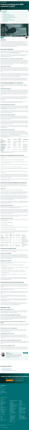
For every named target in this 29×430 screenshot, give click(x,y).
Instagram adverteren (12, 419)
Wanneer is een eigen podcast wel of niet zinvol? (8, 16)
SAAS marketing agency (22, 416)
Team (1, 415)
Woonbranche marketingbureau (23, 418)
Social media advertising (13, 415)
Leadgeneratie (2, 403)
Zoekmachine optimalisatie (13, 406)
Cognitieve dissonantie (22, 404)
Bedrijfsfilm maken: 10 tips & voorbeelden (7, 368)
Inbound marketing (12, 411)
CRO (1, 405)
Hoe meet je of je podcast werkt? (7, 18)
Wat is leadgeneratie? (21, 409)
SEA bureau (11, 403)
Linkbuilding (11, 407)
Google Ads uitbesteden (13, 408)
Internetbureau (3, 411)
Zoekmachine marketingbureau (14, 404)
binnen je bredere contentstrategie (15, 52)
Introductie (4, 12)
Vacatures (2, 416)
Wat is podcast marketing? (6, 13)
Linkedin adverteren (12, 416)
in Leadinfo (21, 267)
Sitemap (11, 424)
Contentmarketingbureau (13, 412)
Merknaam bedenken (3, 407)
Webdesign (2, 406)
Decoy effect (20, 403)
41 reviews (3, 399)
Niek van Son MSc (19, 37)
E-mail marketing (3, 412)
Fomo (19, 405)
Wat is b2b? (20, 410)
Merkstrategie (2, 410)
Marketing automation (3, 409)
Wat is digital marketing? (22, 412)
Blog (1, 418)
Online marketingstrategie (22, 407)
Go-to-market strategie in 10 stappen (6, 369)
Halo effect (20, 406)
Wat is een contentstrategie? (22, 408)
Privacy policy (7, 424)
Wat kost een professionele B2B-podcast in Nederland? (9, 17)
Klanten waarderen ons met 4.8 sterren (22, 0)
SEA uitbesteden (12, 409)
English (7, 427)
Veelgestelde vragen (3, 419)
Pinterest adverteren (12, 421)
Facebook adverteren (12, 417)
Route (1, 393)
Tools (1, 420)
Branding (2, 404)
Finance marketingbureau (22, 417)
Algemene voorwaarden (3, 424)
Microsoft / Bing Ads (12, 405)
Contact (2, 417)
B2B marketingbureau (22, 415)
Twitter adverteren (12, 418)
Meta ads (11, 420)
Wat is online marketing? (22, 411)
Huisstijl (2, 408)
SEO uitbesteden (12, 410)
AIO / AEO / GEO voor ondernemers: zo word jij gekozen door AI (9, 370)
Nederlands (3, 427)
